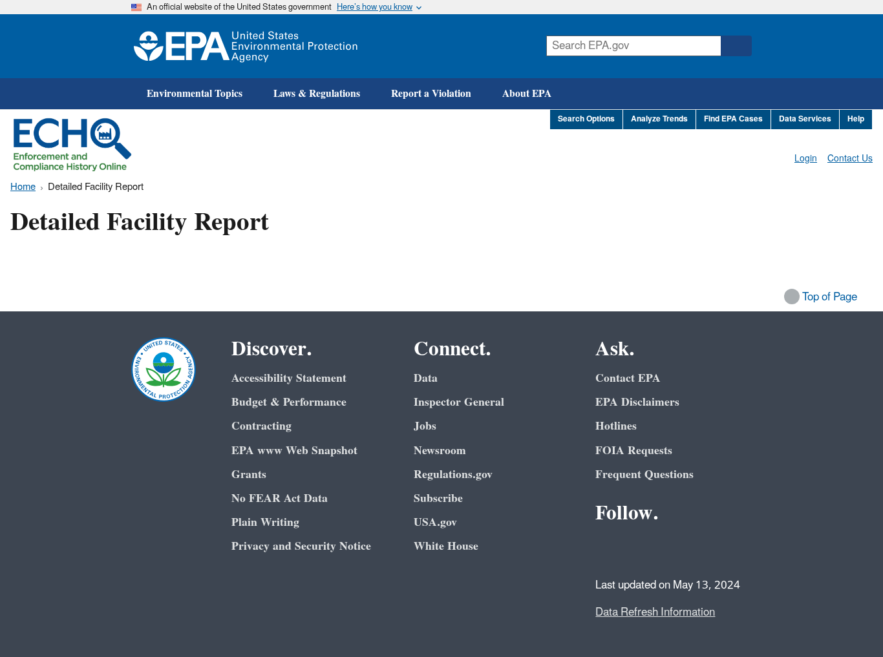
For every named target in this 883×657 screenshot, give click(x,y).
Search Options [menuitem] (586, 119)
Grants (248, 474)
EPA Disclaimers (637, 402)
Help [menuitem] (855, 119)
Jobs (425, 426)
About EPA (526, 94)
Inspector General (459, 402)
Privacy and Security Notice (301, 546)
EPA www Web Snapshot (294, 450)
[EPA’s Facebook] (608, 548)
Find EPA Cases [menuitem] (733, 119)
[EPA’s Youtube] (670, 548)
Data (426, 378)
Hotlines (616, 426)
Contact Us (850, 158)
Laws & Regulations (316, 94)
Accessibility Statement (288, 378)
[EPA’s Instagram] (701, 548)
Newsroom (440, 450)
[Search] (736, 46)
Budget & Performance (288, 402)
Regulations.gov (453, 474)
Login (805, 158)
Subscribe (438, 498)
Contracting (261, 426)
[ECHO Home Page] (72, 144)
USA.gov (435, 522)
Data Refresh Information (655, 612)
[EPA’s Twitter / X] (639, 548)
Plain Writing (265, 522)
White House (446, 546)
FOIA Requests (633, 450)
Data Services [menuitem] (805, 119)
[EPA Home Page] (245, 46)
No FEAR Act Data (279, 498)
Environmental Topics (194, 94)
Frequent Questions (644, 474)
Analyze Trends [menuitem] (659, 119)
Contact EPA (628, 378)
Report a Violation (431, 94)
